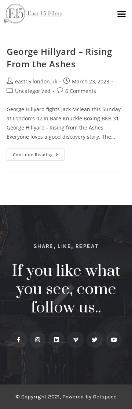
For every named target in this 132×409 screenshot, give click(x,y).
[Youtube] (114, 339)
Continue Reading (39, 153)
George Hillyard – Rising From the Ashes (59, 57)
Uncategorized (33, 90)
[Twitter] (95, 339)
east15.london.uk (36, 81)
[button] (122, 13)
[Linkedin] (56, 339)
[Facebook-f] (18, 339)
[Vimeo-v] (75, 339)
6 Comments (80, 90)
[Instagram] (37, 339)
